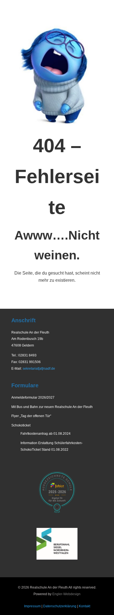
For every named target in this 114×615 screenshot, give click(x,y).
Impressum (32, 606)
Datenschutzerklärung (59, 606)
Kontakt (84, 606)
